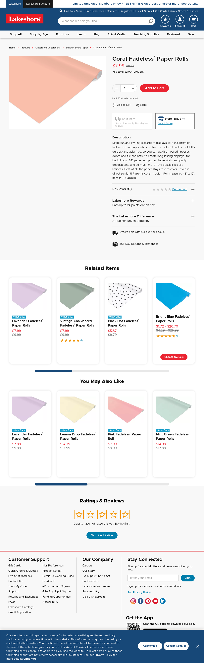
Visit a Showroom (93, 597)
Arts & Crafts (117, 34)
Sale (191, 34)
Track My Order (18, 586)
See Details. (189, 3)
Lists (138, 11)
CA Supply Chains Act (96, 576)
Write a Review (102, 535)
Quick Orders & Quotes (184, 11)
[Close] (197, 646)
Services (112, 11)
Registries (126, 11)
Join (188, 578)
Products (25, 48)
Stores (148, 11)
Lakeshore (15, 4)
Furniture (62, 34)
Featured (173, 34)
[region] (102, 646)
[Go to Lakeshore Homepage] (24, 19)
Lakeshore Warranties (96, 586)
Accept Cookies (176, 646)
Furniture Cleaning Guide (58, 576)
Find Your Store (73, 11)
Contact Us (15, 581)
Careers (87, 565)
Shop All (16, 34)
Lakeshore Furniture (38, 4)
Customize (150, 646)
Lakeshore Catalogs (20, 607)
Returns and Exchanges (23, 597)
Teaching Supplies (146, 34)
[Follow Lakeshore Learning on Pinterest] (148, 601)
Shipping (13, 591)
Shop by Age (39, 34)
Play (96, 34)
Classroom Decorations (48, 48)
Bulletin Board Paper (77, 48)
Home (12, 48)
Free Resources (95, 11)
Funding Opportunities (56, 597)
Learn (81, 34)
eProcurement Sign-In (56, 586)
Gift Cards (161, 11)
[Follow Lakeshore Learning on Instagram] (133, 601)
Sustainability (90, 591)
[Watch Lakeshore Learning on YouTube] (155, 601)
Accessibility (50, 602)
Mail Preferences (53, 565)
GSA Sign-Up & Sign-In (56, 591)
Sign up (132, 586)
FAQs (11, 602)
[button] (180, 21)
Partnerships (90, 581)
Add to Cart (154, 88)
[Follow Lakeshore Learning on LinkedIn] (162, 601)
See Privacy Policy (139, 592)
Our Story (88, 571)
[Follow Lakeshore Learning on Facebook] (140, 601)
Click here (30, 659)
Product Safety (52, 571)
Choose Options (173, 357)
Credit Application (19, 612)
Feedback (48, 581)
